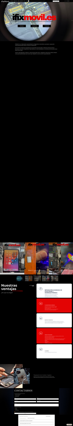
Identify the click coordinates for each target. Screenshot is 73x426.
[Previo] (66, 375)
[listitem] (12, 258)
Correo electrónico (16, 400)
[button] (20, 424)
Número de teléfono (39, 400)
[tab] (23, 418)
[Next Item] (71, 20)
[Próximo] (66, 376)
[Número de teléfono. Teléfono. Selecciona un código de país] (37, 401)
